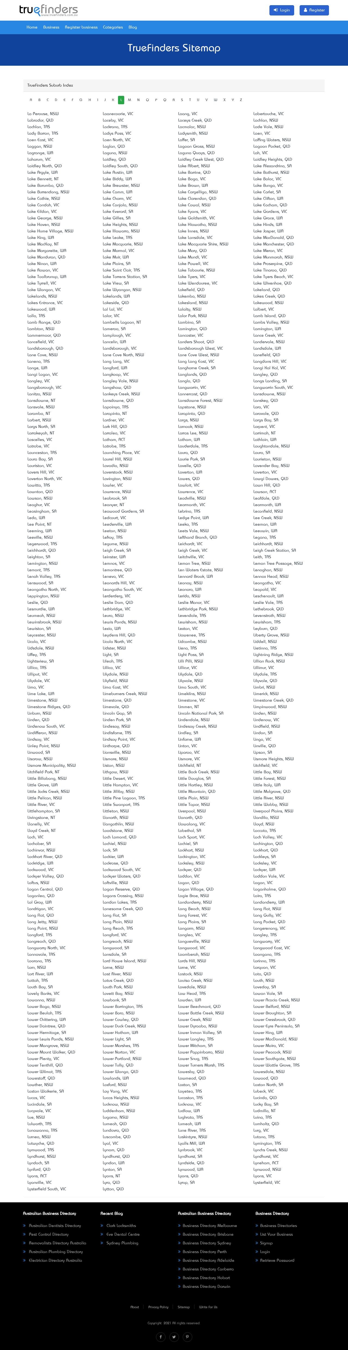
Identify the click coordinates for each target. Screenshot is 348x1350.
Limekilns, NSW (192, 694)
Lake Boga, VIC (192, 179)
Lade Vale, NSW (268, 127)
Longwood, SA (116, 948)
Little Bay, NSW (267, 772)
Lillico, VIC (112, 668)
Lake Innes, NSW (193, 231)
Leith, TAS (262, 557)
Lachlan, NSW (265, 120)
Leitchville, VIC (191, 557)
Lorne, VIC (187, 968)
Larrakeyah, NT (40, 433)
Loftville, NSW (115, 883)
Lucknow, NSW (116, 1104)
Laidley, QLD (114, 160)
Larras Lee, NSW (193, 433)
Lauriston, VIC (39, 466)
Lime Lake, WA (40, 694)
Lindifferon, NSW (42, 733)
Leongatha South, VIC (122, 590)
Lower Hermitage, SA (46, 1033)
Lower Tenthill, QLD (45, 1065)
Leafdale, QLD (266, 498)
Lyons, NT (111, 1176)
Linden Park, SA (117, 720)
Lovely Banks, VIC (43, 994)
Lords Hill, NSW (192, 961)
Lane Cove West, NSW (198, 355)
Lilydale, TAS (265, 674)
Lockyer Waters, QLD (122, 876)
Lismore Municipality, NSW (51, 766)
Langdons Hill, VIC (270, 362)
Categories (113, 27)
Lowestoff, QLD (41, 1078)
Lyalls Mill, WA (191, 1144)
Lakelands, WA (116, 296)
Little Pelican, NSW (44, 798)
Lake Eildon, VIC (42, 212)
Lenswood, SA (40, 583)
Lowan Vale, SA (267, 994)
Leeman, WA (264, 524)
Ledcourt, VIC (114, 518)
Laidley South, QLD (120, 166)
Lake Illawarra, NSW (121, 231)
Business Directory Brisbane (208, 1235)
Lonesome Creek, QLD (123, 909)
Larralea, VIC (114, 433)
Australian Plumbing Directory (55, 1252)
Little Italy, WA (267, 785)
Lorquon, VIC (264, 968)
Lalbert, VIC (263, 309)
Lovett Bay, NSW (118, 994)
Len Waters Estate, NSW (200, 570)
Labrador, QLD (40, 120)
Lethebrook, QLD (268, 609)
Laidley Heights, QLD (272, 160)
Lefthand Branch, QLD (197, 538)
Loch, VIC (35, 837)
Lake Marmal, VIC (118, 251)
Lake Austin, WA (117, 173)
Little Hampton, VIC (120, 785)
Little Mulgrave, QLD (272, 792)
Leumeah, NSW (41, 616)
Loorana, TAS (39, 961)
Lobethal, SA (189, 831)
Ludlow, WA (189, 1111)
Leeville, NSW (40, 538)
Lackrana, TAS (115, 127)
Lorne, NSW (113, 968)
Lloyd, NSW (263, 824)
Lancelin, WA (114, 342)
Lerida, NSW (189, 596)
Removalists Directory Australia (57, 1243)
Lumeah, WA (189, 1124)
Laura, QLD (188, 453)
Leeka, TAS (188, 524)
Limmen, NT (188, 707)
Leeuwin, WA (265, 531)
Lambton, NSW (40, 329)
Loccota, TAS (264, 831)
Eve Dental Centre (122, 1235)
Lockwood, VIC (40, 870)
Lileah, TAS (113, 661)
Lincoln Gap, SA (117, 713)
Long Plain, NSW (118, 922)
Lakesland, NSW (193, 303)
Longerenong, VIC (269, 929)
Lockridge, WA (40, 863)
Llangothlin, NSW (118, 824)
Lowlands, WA (116, 1078)
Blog (133, 27)
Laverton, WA (190, 472)
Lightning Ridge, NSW (273, 655)
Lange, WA (37, 368)
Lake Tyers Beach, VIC (273, 277)
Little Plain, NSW (193, 798)
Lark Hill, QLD (115, 427)
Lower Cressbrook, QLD (274, 1020)
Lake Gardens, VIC (270, 212)
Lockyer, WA (264, 870)
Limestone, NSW (42, 700)
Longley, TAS (265, 935)
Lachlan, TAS (38, 127)
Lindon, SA (262, 733)
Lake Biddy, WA (117, 179)
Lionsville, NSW (117, 753)
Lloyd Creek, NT (41, 831)
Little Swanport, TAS (121, 805)
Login (265, 1252)
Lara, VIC (261, 407)
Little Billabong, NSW (47, 779)
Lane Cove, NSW (42, 355)
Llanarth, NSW (115, 818)
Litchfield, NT (189, 766)
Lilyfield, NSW (115, 681)
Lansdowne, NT (41, 401)
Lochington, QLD (268, 844)
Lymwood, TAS (40, 1150)
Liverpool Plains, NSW (273, 811)
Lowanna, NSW (41, 1000)
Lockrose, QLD (115, 863)
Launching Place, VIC (121, 453)
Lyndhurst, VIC (266, 1157)
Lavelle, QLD (189, 466)
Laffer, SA (186, 140)
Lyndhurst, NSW (41, 1157)
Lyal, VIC (110, 1144)
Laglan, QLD (114, 147)
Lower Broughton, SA (272, 1013)
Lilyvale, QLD (265, 681)
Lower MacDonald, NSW (275, 1039)
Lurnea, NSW (39, 1137)
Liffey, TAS (36, 655)
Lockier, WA (113, 857)
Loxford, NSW (115, 1085)
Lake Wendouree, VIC (197, 283)
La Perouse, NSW (43, 114)
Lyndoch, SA (38, 1163)
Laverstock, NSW (118, 472)
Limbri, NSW (264, 687)
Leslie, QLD (37, 603)
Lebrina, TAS (189, 511)
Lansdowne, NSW (269, 394)
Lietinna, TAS (265, 648)
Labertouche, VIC (268, 114)
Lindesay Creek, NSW (197, 726)
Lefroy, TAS (113, 538)
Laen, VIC (261, 133)
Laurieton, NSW (267, 459)
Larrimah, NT (264, 433)
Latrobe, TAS (114, 446)
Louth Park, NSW (118, 987)
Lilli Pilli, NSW (190, 661)
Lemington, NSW (42, 564)
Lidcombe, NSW (192, 642)
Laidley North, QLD (44, 166)
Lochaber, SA (39, 844)
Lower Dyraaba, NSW (197, 1026)
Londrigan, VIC (40, 909)
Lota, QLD (262, 974)
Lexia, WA (112, 629)
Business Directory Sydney (207, 1243)
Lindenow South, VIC (46, 726)
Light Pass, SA (191, 655)
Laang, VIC (187, 114)
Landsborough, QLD (45, 349)
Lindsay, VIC (38, 740)
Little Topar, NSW (194, 805)
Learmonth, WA (267, 505)
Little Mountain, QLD (197, 792)
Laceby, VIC (113, 120)
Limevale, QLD (116, 707)
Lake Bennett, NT (43, 179)
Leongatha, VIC (267, 583)
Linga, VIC (262, 740)
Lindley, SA (188, 733)
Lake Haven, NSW (43, 225)
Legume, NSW (115, 544)
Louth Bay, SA (40, 987)
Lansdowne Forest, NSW (200, 401)
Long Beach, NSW (194, 909)
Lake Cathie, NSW (43, 199)
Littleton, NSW (116, 811)
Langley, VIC (38, 381)
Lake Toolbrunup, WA (46, 277)
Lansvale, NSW (41, 407)
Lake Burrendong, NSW (48, 192)
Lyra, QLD (111, 1183)
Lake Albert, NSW (194, 166)
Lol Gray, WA (39, 902)
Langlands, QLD (192, 375)
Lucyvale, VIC (39, 1111)
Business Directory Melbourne (210, 1226)
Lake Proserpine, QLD (273, 264)
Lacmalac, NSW (192, 127)
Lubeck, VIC (263, 1091)
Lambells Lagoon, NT (122, 322)
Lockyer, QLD (189, 870)
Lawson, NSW (39, 498)
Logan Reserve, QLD (121, 889)
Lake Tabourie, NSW (196, 270)
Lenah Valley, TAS (43, 577)
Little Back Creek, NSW (198, 772)
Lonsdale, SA (114, 955)
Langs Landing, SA (270, 381)
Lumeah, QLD (115, 1124)
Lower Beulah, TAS (44, 1013)
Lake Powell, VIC (193, 264)
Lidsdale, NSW (40, 648)
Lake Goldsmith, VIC (196, 218)
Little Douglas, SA (194, 779)
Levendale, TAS (192, 616)
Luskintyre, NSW (192, 1137)
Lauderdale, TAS (193, 446)
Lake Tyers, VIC (192, 277)
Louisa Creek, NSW (195, 981)
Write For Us (208, 1307)
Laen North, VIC (117, 140)
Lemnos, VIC (114, 564)
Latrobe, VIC (38, 446)
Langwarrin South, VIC (273, 388)
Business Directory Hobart (206, 1278)
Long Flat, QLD (40, 915)
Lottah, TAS (37, 981)
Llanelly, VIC (38, 824)
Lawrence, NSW (117, 492)
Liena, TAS (187, 648)
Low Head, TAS (192, 994)
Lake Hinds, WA (267, 225)
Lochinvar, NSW (41, 850)
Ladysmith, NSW (193, 133)
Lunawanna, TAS (42, 1131)
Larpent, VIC (264, 427)
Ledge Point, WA (193, 518)
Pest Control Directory (48, 1235)
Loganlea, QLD (41, 896)
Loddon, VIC (189, 876)
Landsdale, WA (267, 349)
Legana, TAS (264, 538)
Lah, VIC (260, 153)
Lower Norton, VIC (119, 1052)
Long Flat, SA (114, 915)
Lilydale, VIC (38, 681)
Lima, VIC (35, 687)
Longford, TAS (39, 935)
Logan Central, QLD (45, 889)
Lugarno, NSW (115, 1117)
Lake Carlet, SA (267, 192)
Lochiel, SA (188, 844)
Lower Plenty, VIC (43, 1059)
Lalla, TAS (36, 316)
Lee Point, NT (39, 524)
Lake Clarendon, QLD (197, 199)
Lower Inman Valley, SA (200, 1033)
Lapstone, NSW (192, 407)
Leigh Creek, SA (117, 551)
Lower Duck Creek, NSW (124, 1026)
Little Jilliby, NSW (119, 792)
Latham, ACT (114, 440)
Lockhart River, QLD (45, 857)
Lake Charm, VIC (117, 199)
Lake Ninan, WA (42, 264)
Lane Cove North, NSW (123, 355)
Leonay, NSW (190, 583)
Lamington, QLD (192, 329)
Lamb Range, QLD (44, 322)
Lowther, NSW (40, 1085)
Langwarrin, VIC (192, 388)
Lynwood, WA (190, 1170)
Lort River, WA (40, 974)
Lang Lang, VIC (116, 362)
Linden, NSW (264, 713)
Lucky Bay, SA (265, 1104)
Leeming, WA (39, 531)
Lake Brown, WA (193, 186)
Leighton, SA (38, 557)
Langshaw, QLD (117, 388)
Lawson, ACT (264, 492)
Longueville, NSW (194, 942)
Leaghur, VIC (38, 505)
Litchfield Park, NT (43, 772)
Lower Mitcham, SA (195, 1046)
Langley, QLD (265, 375)
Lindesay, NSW (116, 726)
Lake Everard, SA (118, 212)
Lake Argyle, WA (42, 173)
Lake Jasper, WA (268, 231)
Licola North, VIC (117, 642)
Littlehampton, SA (43, 811)
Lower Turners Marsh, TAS (201, 1065)
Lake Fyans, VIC (192, 212)
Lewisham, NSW (192, 622)
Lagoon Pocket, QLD (271, 147)
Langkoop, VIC (116, 375)
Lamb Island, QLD (269, 316)
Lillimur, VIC (263, 668)
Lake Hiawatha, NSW (197, 225)
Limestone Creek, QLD (273, 700)
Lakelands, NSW (42, 296)
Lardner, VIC (113, 420)
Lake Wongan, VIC (44, 290)
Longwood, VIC (192, 948)
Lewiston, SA (39, 629)
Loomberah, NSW (194, 955)
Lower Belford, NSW (271, 1007)
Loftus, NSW (38, 883)
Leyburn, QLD (265, 629)
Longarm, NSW (191, 929)
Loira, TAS (262, 896)
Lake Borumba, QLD (45, 186)
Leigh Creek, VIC (192, 551)
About (134, 1307)
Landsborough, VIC (120, 349)
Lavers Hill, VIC (40, 472)
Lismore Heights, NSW (273, 759)
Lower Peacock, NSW (272, 1052)
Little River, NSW (268, 798)
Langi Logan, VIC (42, 375)
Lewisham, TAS (267, 622)
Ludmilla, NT (264, 1111)
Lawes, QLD (189, 479)
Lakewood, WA (41, 309)
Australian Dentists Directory (54, 1226)
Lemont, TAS (38, 570)
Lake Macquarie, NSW (123, 244)
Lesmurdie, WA (41, 609)
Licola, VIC (36, 642)
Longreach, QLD (41, 942)
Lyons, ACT (37, 1176)
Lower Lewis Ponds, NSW (50, 1039)
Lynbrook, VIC (190, 1150)
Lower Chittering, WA (46, 1020)
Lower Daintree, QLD (46, 1026)
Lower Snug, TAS (193, 1059)
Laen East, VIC (40, 140)
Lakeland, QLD (266, 290)
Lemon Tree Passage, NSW (278, 564)
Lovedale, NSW (192, 987)
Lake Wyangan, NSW (122, 290)
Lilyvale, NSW (190, 681)
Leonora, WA (189, 590)
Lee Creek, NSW (267, 518)
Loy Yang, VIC (115, 1091)
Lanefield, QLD (266, 355)
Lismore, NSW (115, 759)
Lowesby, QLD (191, 1072)
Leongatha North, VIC (46, 590)
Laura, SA (261, 453)
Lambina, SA (189, 322)
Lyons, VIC (262, 1176)
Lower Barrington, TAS (123, 1007)
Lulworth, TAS (39, 1124)
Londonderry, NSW (195, 902)
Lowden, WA (189, 1000)
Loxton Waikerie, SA (45, 1091)
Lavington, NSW (117, 479)
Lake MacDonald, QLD (273, 238)
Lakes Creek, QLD (269, 296)
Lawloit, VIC (189, 485)
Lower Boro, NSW (119, 1013)
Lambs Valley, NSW (271, 322)
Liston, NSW (114, 766)
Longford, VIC (115, 935)
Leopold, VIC (264, 590)
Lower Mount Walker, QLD (51, 1052)
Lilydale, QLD (190, 674)
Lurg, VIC (261, 1131)
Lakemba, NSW (192, 296)
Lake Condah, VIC (43, 205)
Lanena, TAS (38, 362)
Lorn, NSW (36, 968)
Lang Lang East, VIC (196, 362)
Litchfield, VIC (265, 766)
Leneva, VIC (113, 577)
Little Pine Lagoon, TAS (124, 798)
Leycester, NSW (41, 635)
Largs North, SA (41, 427)
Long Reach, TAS (118, 929)
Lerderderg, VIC (116, 596)
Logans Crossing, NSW (123, 896)
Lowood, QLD (265, 1078)
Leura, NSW (113, 616)
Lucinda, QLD (265, 1098)
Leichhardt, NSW (268, 544)
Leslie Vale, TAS (268, 603)
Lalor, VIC (111, 316)
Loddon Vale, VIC (269, 876)
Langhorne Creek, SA (197, 368)
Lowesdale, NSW (269, 1072)
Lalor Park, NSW (192, 316)
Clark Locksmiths (120, 1226)
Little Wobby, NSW (270, 805)
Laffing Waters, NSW (272, 140)
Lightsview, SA (40, 661)
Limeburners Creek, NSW (125, 694)
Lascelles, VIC (39, 440)
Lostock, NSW (190, 974)
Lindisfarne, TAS (117, 733)
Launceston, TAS (42, 453)
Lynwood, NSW (267, 1170)
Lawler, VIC (113, 485)
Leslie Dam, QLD (118, 603)
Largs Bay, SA (265, 420)
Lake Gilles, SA (116, 218)
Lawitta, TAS (38, 485)
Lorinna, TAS (264, 961)
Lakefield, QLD (191, 290)
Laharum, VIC (39, 160)
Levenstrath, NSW (269, 616)
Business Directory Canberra (208, 1269)
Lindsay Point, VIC (119, 740)
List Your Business (276, 1235)
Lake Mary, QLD (192, 251)
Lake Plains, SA (116, 264)
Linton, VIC (187, 746)
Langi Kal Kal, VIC (269, 368)
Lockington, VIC (192, 857)
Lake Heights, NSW (120, 225)
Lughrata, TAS (190, 1117)
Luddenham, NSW (119, 1111)
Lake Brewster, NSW (121, 186)
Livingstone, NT (41, 818)
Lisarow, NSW (39, 759)
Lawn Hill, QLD (266, 485)
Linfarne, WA (189, 740)
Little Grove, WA (42, 785)
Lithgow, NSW (115, 772)
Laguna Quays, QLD (196, 153)
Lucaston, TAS (190, 1098)
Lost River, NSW (117, 974)
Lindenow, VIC (266, 720)
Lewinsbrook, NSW (44, 622)
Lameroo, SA (114, 329)
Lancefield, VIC (40, 342)
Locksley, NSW (191, 863)
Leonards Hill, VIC (119, 583)
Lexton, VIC (188, 629)
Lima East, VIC (116, 687)
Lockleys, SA (264, 857)
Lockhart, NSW (191, 850)
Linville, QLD (264, 746)
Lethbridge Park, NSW (198, 609)
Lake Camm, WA (117, 192)
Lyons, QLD (188, 1176)
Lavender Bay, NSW (271, 466)
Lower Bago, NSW (44, 1007)
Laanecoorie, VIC (118, 114)
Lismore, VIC (189, 759)
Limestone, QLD (117, 700)
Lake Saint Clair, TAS (121, 270)
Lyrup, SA (186, 1183)
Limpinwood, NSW (270, 707)
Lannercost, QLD (192, 394)
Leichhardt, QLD (41, 551)
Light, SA (111, 655)
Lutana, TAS (264, 1137)
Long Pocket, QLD (269, 922)
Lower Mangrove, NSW (48, 1046)
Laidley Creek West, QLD (201, 160)
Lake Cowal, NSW (194, 205)
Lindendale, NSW (194, 720)
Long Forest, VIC (192, 915)
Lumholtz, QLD (266, 1124)
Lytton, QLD (113, 1189)
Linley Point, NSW (43, 746)
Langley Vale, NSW (120, 381)
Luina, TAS (262, 1117)
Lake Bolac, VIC (267, 179)
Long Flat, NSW (267, 909)
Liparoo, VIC (189, 753)
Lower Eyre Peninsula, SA (276, 1026)
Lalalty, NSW (189, 309)
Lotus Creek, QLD (118, 981)
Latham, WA (189, 440)
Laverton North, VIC (44, 479)
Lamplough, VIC (117, 336)
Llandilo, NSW (266, 818)
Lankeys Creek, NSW (121, 394)
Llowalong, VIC (191, 824)
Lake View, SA (116, 283)
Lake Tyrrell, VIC (41, 283)
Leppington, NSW (43, 596)
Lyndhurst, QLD (116, 1157)
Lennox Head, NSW (270, 577)
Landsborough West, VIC (200, 349)
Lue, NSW (36, 1117)
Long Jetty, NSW (42, 922)
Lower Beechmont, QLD (199, 1007)
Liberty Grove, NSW (271, 635)
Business (51, 27)
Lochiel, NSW (114, 844)
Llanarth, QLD (190, 818)
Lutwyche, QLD (40, 1144)
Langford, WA (115, 368)
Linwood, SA (38, 753)
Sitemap (184, 1307)
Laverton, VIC (265, 472)
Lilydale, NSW (115, 674)
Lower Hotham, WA (120, 1033)
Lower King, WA (267, 1033)
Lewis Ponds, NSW (120, 622)
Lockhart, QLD (265, 850)
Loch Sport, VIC (191, 837)
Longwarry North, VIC (46, 948)
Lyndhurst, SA (190, 1157)
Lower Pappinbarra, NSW (201, 1052)
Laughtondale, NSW (271, 446)
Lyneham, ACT (266, 1163)
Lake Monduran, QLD (46, 257)
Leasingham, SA (42, 511)
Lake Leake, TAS (117, 238)
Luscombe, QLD (117, 1137)
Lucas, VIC (36, 1098)
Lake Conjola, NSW (120, 205)
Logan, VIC (263, 883)
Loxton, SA (187, 1085)
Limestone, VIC (191, 700)
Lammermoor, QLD (44, 336)
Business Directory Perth (205, 1252)
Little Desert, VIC (118, 779)
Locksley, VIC (265, 863)
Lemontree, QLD (117, 570)
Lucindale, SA (39, 1104)
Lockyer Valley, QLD (45, 876)
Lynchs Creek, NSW (270, 1150)
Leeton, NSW (114, 531)
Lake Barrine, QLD (194, 173)
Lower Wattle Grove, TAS (276, 1065)
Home (32, 27)
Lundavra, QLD (116, 1131)
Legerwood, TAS (42, 544)
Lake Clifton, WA (268, 199)
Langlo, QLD (189, 381)
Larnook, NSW (190, 427)
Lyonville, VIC (39, 1183)
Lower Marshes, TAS (121, 1046)
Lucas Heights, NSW (121, 1098)
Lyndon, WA (114, 1163)
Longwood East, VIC (271, 948)
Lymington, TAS (267, 1144)
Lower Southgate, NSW (274, 1059)
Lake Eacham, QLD (270, 205)
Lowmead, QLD (192, 1078)
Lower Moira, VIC (268, 1046)
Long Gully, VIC (267, 915)
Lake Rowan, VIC (42, 270)
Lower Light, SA (117, 1039)
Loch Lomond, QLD (119, 837)
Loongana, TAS (267, 955)
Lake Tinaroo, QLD (270, 270)
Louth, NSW (263, 981)
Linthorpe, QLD (116, 746)
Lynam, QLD (114, 1150)
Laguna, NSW (115, 153)
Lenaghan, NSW (267, 570)
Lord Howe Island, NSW (124, 961)
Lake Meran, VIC (268, 251)
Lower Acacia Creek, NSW (276, 1000)
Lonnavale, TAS (41, 955)
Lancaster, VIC (190, 336)
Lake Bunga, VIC (268, 186)
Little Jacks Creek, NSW (48, 792)
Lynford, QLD (39, 1170)
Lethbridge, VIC (116, 609)
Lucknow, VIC (189, 1104)
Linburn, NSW (39, 713)
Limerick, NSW (266, 694)
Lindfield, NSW (266, 726)
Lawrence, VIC (190, 492)
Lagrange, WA (40, 153)
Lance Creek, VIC (268, 336)
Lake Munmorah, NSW (273, 257)
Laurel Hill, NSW (117, 459)
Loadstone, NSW (118, 831)
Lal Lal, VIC (113, 309)
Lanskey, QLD (265, 401)
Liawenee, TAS (191, 635)
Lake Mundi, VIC (192, 257)
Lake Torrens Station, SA (125, 277)
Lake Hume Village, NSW (50, 231)
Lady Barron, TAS (42, 133)
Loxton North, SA (268, 1085)
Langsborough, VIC (44, 388)
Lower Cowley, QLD (121, 1020)
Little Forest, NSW (269, 779)
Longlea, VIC (189, 935)
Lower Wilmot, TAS (44, 1072)
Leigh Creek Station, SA (274, 551)
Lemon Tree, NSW (194, 564)
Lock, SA (110, 850)
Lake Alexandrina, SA (272, 166)
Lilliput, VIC (37, 674)
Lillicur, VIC (187, 668)
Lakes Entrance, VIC (45, 303)
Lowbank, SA (114, 1000)
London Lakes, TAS (120, 902)
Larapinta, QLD (191, 414)
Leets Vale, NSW (193, 531)
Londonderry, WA (269, 902)
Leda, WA (36, 518)
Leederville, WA (117, 524)
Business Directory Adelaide (208, 1261)
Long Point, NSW (42, 929)
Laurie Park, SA (191, 459)
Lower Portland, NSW (122, 1059)
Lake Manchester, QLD (273, 244)
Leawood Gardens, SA (123, 511)
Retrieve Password (277, 1261)
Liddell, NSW (265, 642)
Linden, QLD (38, 720)
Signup (266, 1243)
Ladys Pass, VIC (117, 133)
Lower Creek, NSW (195, 1020)
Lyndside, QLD (191, 1163)
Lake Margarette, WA (46, 251)
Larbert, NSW (39, 420)
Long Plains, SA (192, 922)
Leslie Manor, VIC (194, 603)
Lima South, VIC (192, 687)
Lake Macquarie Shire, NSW (203, 244)
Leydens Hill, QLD (119, 635)
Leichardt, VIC (190, 544)
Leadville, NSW (192, 498)
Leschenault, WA (268, 596)
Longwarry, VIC (266, 942)
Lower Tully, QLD (118, 1065)
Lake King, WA (40, 238)
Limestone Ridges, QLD (48, 707)
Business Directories (278, 1226)
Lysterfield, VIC (266, 1183)
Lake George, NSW (45, 218)
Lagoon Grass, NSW (196, 147)
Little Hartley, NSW (195, 785)
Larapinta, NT (115, 414)
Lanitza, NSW (39, 394)
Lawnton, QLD (40, 492)
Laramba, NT (38, 414)
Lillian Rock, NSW (269, 661)
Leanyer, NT (113, 505)
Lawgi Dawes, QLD (270, 479)
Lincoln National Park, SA (200, 713)
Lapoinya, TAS (116, 407)
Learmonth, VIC (191, 505)
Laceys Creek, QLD (195, 120)
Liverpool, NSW (192, 811)
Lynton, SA (112, 1170)
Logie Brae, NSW (193, 896)
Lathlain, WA (264, 440)
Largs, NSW (188, 420)
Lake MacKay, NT (43, 244)
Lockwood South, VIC (122, 870)
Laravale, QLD (266, 414)
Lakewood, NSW (268, 303)
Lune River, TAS (192, 1131)
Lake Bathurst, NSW (271, 173)
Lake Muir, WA (116, 257)
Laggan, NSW (39, 147)
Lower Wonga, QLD (120, 1072)
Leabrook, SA (115, 498)
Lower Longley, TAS (196, 1039)
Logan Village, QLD (196, 889)
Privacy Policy (158, 1307)
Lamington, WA (267, 329)
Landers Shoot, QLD (196, 342)
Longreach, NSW (117, 942)
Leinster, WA (114, 557)
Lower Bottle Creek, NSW (201, 1013)
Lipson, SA (262, 753)
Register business (81, 27)
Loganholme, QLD (269, 889)
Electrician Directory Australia (55, 1261)
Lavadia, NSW (115, 466)
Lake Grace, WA (268, 218)
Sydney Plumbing (121, 1243)
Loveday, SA (264, 987)
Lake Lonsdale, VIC (195, 238)
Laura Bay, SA (40, 459)
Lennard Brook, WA (195, 577)
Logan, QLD (188, 883)
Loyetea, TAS (190, 1091)
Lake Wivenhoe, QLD (272, 283)
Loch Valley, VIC (267, 837)
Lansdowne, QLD (118, 401)
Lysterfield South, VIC (46, 1189)
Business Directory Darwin (206, 1287)
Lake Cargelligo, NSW (198, 192)
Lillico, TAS (36, 668)
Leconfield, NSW (268, 511)
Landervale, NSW (269, 342)
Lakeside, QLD (116, 303)
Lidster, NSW (114, 648)
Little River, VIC (41, 805)
